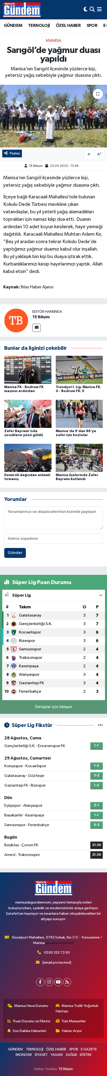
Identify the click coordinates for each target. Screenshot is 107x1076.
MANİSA (53, 41)
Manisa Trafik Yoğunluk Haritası (77, 1008)
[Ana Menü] (99, 9)
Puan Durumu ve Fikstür (32, 1021)
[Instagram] (49, 982)
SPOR (92, 25)
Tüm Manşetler (73, 1021)
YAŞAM (57, 1055)
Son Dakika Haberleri (29, 1031)
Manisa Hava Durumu (31, 1006)
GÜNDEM (13, 25)
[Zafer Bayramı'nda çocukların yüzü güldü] (28, 413)
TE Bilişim (36, 166)
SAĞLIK (71, 1055)
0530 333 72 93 (57, 952)
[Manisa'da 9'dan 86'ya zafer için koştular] (79, 413)
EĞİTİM (85, 1055)
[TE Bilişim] (16, 320)
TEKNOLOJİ (39, 25)
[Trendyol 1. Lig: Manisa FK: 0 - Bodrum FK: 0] (79, 369)
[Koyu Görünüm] (86, 9)
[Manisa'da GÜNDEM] (22, 9)
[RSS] (67, 982)
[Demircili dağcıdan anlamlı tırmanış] (28, 458)
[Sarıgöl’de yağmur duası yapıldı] (53, 116)
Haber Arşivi (72, 1031)
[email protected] (60, 943)
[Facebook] (40, 982)
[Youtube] (58, 982)
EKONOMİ (24, 1055)
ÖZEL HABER (68, 25)
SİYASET (41, 1055)
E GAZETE (89, 1049)
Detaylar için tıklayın (53, 707)
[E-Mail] (36, 328)
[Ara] (92, 9)
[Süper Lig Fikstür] (100, 725)
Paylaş (15, 153)
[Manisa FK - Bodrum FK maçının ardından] (28, 369)
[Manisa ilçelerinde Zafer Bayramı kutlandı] (79, 458)
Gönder (15, 553)
